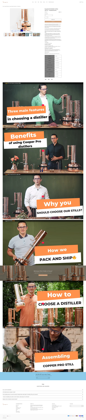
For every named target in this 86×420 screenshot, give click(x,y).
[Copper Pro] (5, 2)
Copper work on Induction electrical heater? (10, 399)
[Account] (80, 2)
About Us (17, 409)
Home (3, 6)
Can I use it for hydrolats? (7, 389)
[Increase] (47, 17)
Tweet (46, 79)
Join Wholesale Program (18, 407)
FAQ (16, 410)
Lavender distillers (54, 407)
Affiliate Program (17, 411)
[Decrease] (45, 17)
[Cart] (82, 2)
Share (49, 79)
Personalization (46, 13)
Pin (52, 79)
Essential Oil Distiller (6, 6)
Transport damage (18, 408)
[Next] (40, 34)
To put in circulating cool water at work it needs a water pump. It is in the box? (16, 396)
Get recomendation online (43, 275)
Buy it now (53, 21)
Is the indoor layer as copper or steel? (9, 392)
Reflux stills (53, 409)
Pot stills (53, 408)
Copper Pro (5, 417)
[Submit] (49, 378)
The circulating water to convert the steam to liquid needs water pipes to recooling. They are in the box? (20, 394)
